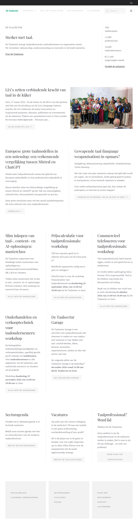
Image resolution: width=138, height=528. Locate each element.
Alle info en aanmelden (21, 296)
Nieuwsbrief (104, 497)
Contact (102, 502)
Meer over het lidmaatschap (115, 456)
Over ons (102, 493)
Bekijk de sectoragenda (21, 446)
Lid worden (93, 11)
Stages (57, 502)
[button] (131, 10)
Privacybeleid (19, 493)
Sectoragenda (75, 11)
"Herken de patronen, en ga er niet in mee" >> (102, 197)
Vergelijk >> (15, 211)
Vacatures (60, 497)
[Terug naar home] (12, 10)
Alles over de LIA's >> (20, 127)
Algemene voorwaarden (24, 497)
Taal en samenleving (51, 11)
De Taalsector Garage (66, 378)
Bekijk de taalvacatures (68, 460)
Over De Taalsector (14, 54)
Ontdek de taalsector (115, 66)
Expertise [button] (28, 11)
